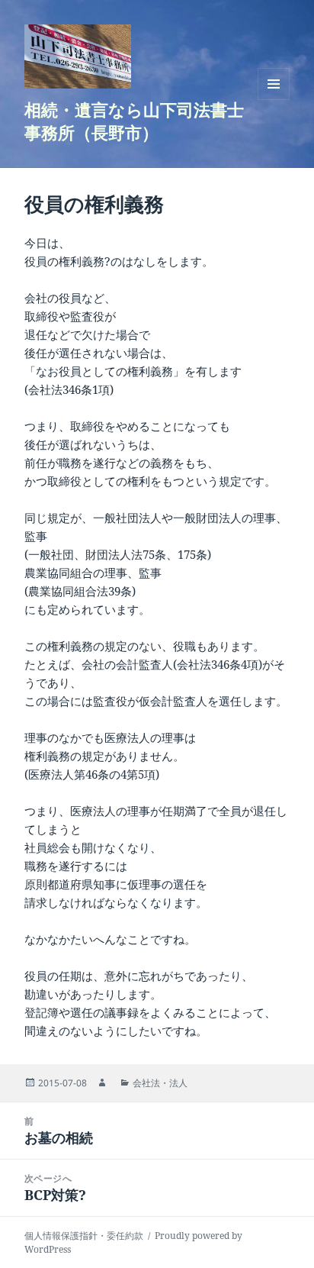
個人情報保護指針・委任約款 (83, 1235)
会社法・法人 (160, 1082)
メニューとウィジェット (273, 99)
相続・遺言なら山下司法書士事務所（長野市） (134, 121)
